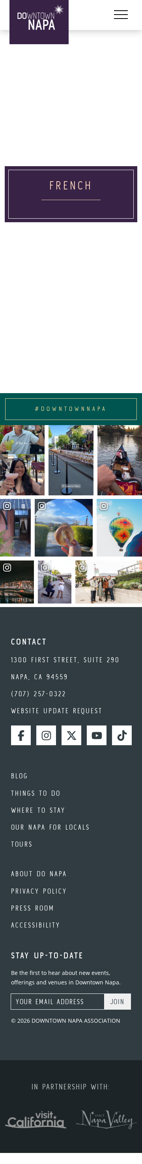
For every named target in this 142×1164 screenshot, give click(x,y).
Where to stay (38, 810)
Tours (22, 844)
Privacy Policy (39, 891)
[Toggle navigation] (121, 15)
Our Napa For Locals (50, 827)
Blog (19, 776)
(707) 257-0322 (38, 694)
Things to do (36, 793)
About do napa (39, 874)
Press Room (32, 908)
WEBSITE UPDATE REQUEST (57, 711)
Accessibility (35, 925)
